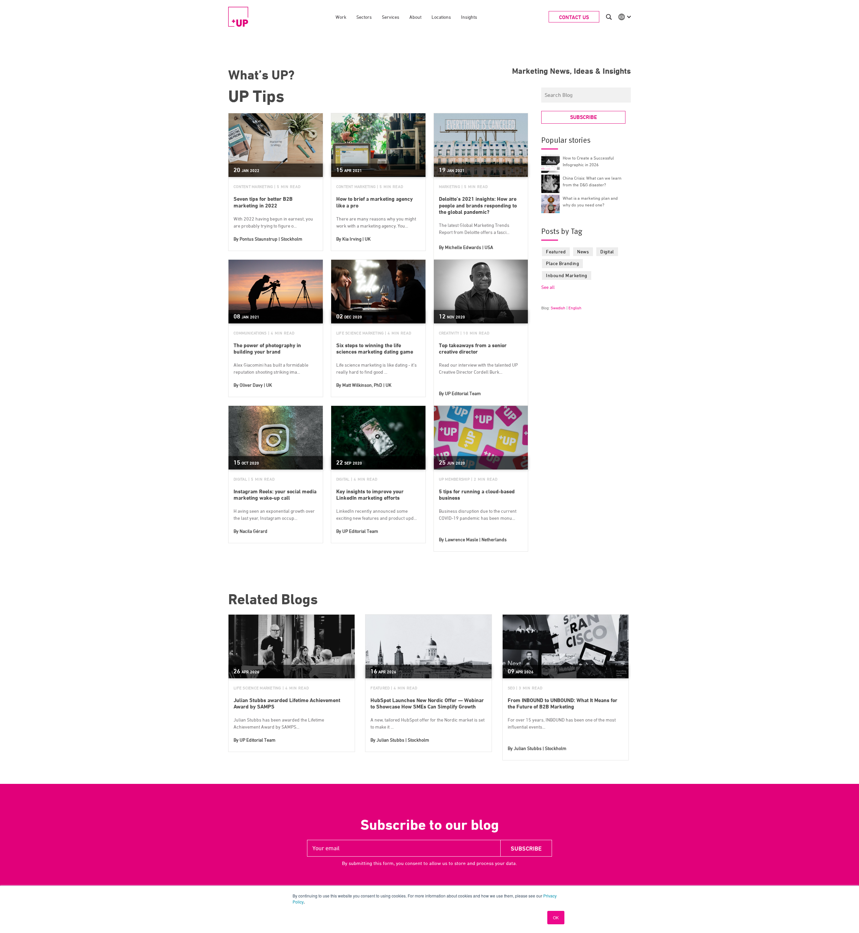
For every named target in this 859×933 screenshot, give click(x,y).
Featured (556, 251)
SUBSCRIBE (583, 117)
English (575, 307)
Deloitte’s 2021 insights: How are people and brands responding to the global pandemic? (478, 205)
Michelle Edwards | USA (469, 247)
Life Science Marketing (360, 332)
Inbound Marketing (566, 275)
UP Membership (454, 479)
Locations (441, 17)
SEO (511, 687)
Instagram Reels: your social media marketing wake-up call (275, 494)
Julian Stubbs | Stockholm (402, 740)
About (415, 17)
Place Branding (562, 263)
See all (548, 287)
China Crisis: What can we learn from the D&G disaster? (592, 181)
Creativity (449, 332)
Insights (469, 17)
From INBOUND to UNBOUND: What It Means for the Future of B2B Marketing (562, 703)
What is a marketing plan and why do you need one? (590, 201)
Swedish (558, 307)
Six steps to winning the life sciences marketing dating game (374, 348)
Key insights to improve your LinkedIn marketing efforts (370, 494)
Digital (240, 479)
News (583, 251)
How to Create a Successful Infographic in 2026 (588, 161)
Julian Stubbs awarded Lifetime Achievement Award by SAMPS (287, 703)
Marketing (449, 186)
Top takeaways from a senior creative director (473, 348)
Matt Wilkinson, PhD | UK (367, 385)
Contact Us (574, 17)
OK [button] (556, 917)
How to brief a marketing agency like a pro (374, 202)
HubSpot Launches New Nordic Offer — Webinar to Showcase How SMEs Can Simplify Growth (427, 703)
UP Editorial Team (463, 393)
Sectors (364, 17)
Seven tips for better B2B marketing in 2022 (263, 202)
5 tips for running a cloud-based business (477, 494)
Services (390, 17)
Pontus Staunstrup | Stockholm (271, 239)
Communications (250, 332)
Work (341, 17)
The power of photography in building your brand (267, 348)
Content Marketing (253, 186)
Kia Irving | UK (356, 239)
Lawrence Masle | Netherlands (476, 539)
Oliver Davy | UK (256, 385)
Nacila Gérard (253, 531)
